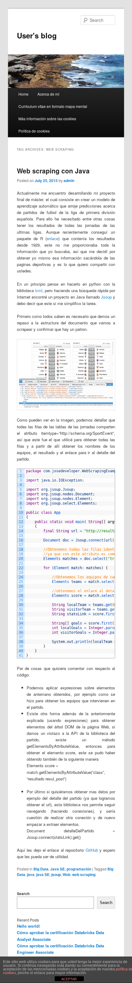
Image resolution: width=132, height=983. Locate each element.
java (30, 874)
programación (79, 869)
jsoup (56, 874)
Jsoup (106, 297)
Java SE (57, 869)
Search (23, 893)
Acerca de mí (48, 94)
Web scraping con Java (53, 170)
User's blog (37, 35)
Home (23, 94)
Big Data (41, 869)
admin (69, 180)
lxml (38, 290)
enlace (52, 238)
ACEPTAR (69, 979)
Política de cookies (34, 130)
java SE (42, 874)
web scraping (83, 874)
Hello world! (28, 926)
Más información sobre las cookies (47, 118)
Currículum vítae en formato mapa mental (52, 106)
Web (66, 874)
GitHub (92, 850)
